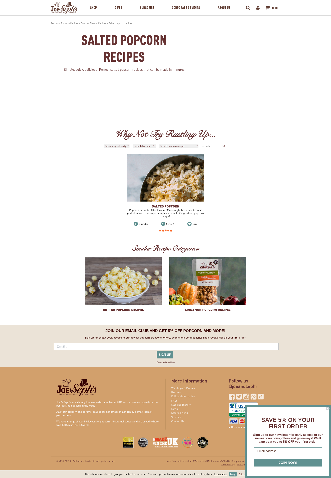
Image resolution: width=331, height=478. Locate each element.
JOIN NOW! (288, 463)
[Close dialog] (327, 409)
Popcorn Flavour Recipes (93, 23)
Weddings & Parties (183, 388)
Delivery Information (183, 396)
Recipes (55, 23)
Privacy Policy (244, 464)
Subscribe (147, 2)
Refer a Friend (179, 413)
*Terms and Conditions (165, 362)
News (174, 409)
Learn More (220, 474)
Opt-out (242, 474)
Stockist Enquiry (181, 404)
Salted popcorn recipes (120, 23)
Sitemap (176, 417)
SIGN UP (165, 354)
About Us (224, 2)
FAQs (174, 400)
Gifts (118, 2)
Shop (93, 2)
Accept (233, 474)
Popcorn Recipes (69, 23)
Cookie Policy (227, 464)
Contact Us (177, 421)
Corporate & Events (186, 2)
